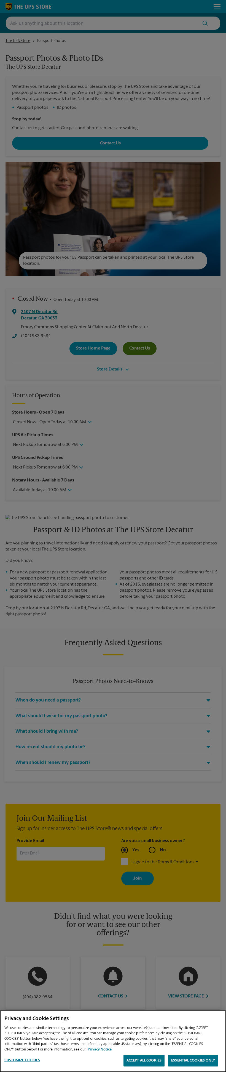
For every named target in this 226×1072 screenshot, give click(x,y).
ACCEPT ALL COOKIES (144, 1060)
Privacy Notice (100, 1049)
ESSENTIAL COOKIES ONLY (193, 1060)
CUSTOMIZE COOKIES (22, 1060)
